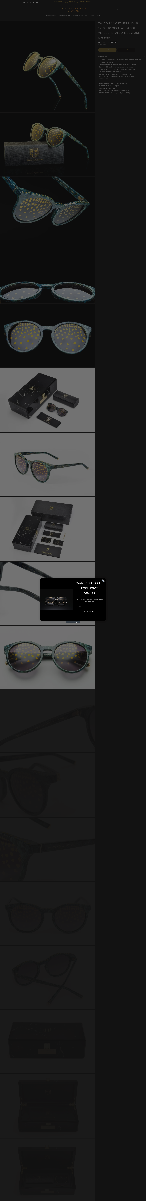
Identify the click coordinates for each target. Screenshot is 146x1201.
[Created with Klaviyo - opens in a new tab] (73, 622)
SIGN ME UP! (89, 611)
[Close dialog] (104, 580)
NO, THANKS (90, 616)
